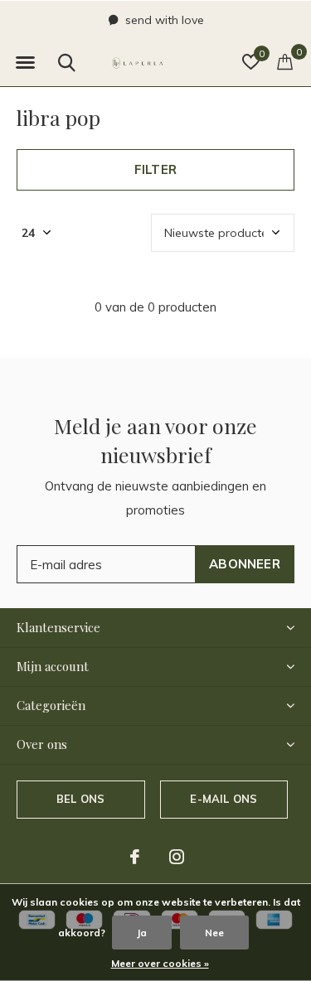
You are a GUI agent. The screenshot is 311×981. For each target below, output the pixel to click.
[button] (25, 63)
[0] (285, 61)
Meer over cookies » (160, 963)
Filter (155, 169)
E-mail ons (223, 798)
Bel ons (80, 798)
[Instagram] (176, 856)
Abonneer (244, 564)
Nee (214, 932)
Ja (142, 932)
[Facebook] (134, 856)
